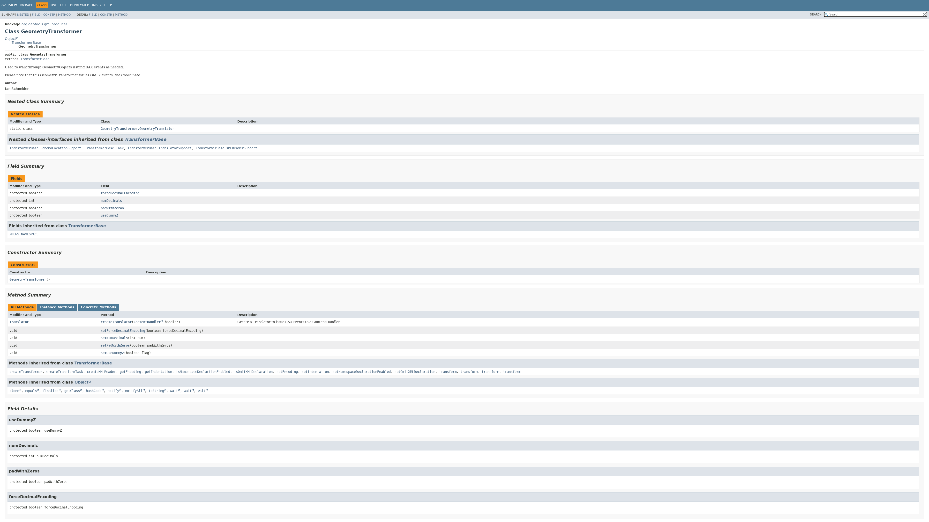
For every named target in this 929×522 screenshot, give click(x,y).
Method (64, 14)
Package (26, 5)
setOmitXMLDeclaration (415, 372)
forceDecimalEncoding (120, 193)
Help (108, 5)
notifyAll (133, 391)
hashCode (93, 391)
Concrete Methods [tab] (98, 307)
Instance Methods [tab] (57, 307)
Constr (49, 14)
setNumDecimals (114, 338)
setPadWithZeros (115, 345)
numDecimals (111, 201)
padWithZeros (112, 208)
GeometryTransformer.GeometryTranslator (137, 128)
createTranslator (116, 322)
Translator (19, 322)
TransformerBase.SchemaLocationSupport (45, 148)
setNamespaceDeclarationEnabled (362, 372)
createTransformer (25, 372)
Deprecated (79, 5)
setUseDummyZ (112, 353)
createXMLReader (101, 372)
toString (156, 391)
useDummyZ (109, 215)
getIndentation (158, 372)
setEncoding (287, 372)
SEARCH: (816, 14)
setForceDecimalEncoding (123, 331)
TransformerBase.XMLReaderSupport (226, 148)
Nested (23, 14)
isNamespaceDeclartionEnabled (203, 372)
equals (31, 391)
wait (174, 391)
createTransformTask (64, 372)
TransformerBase (26, 42)
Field (36, 14)
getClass (72, 391)
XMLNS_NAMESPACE (23, 234)
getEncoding (130, 372)
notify (113, 391)
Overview (9, 5)
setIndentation (315, 372)
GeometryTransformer (27, 279)
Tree (63, 5)
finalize (50, 391)
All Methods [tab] (22, 307)
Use (54, 5)
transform (448, 372)
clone (14, 391)
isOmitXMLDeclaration (253, 372)
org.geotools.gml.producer (44, 24)
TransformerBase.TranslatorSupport (159, 148)
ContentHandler (147, 322)
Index (96, 5)
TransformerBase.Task (104, 148)
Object (10, 39)
